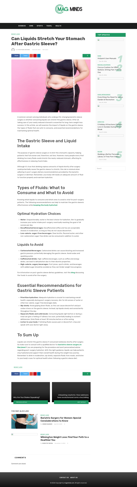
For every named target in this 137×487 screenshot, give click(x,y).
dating (100, 151)
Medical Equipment (104, 64)
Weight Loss (15, 34)
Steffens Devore (24, 49)
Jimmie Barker (47, 424)
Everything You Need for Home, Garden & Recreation (110, 98)
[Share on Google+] (31, 55)
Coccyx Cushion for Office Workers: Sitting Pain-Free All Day (109, 69)
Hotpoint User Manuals (107, 58)
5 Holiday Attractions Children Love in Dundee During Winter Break (110, 126)
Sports (40, 26)
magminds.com (69, 483)
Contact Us (64, 477)
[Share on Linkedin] (39, 55)
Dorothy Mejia (47, 443)
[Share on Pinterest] (35, 55)
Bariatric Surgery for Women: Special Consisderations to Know (61, 419)
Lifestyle (101, 121)
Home (31, 26)
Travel (49, 26)
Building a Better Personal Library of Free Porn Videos (109, 155)
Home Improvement (104, 94)
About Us (74, 477)
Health (58, 26)
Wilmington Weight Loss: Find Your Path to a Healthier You (65, 438)
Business (22, 26)
